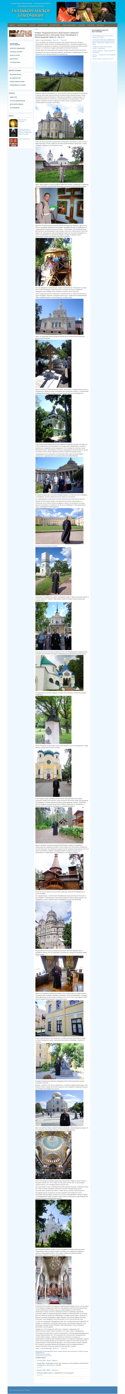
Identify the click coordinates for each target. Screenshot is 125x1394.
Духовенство (55, 25)
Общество (13, 97)
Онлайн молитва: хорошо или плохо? (102, 58)
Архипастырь (22, 25)
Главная (12, 25)
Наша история (15, 55)
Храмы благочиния (69, 25)
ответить (39, 1367)
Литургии (90, 25)
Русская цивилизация (17, 100)
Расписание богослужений (15, 44)
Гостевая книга (15, 62)
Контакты (100, 25)
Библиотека (13, 59)
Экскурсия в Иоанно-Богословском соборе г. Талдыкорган (102, 47)
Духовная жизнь (15, 74)
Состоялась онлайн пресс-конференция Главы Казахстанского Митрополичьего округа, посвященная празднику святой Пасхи (103, 42)
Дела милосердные (16, 104)
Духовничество (15, 78)
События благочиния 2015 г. (43, 1355)
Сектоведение (15, 108)
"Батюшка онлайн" (16, 52)
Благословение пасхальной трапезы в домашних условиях (103, 36)
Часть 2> (64, 40)
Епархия (32, 25)
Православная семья (16, 82)
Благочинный (42, 25)
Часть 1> (56, 40)
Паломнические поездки (42, 1354)
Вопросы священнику (17, 48)
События (81, 25)
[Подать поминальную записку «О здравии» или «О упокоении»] (20, 37)
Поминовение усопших (18, 85)
